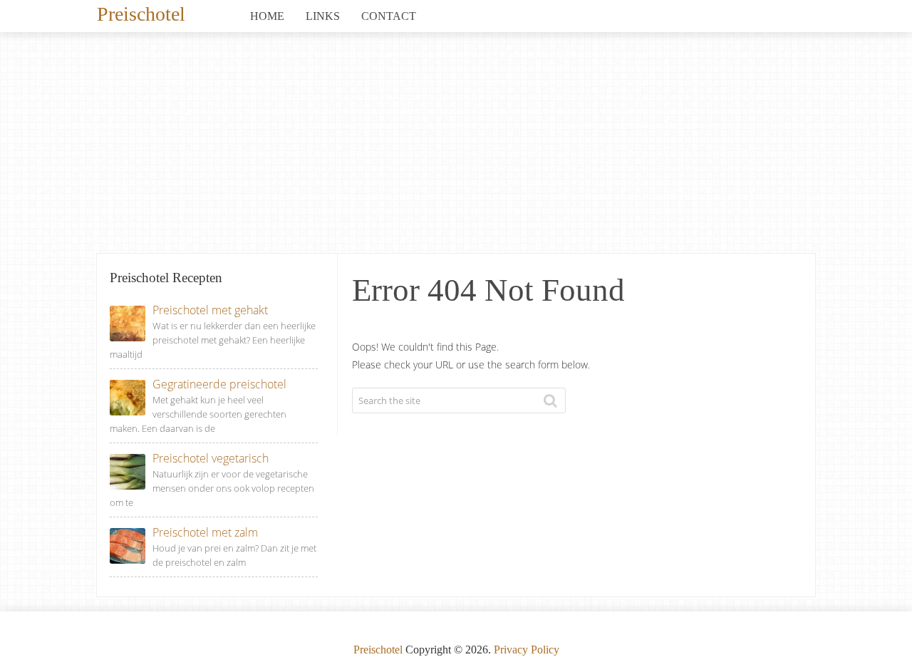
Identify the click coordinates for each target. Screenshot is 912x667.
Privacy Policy (526, 649)
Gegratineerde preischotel (219, 384)
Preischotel (141, 13)
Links (323, 16)
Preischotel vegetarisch (210, 458)
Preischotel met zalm (205, 532)
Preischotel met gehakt (210, 310)
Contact (388, 16)
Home (267, 16)
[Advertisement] (456, 146)
